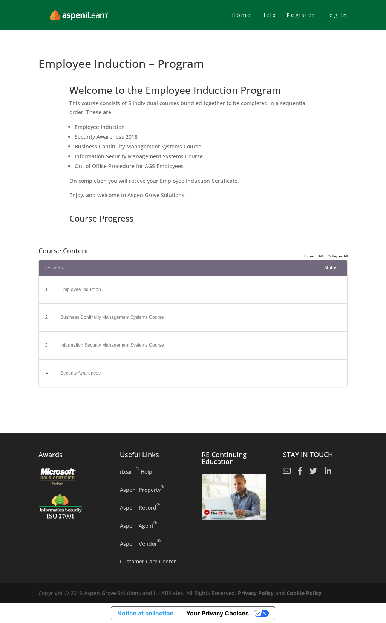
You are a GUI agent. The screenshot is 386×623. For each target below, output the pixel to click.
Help (269, 15)
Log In (336, 15)
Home (241, 15)
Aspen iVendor (140, 543)
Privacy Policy (256, 593)
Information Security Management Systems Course (112, 345)
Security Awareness (80, 373)
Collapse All (338, 256)
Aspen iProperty (142, 489)
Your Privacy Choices (217, 613)
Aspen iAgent (138, 525)
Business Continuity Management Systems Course (112, 317)
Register (301, 15)
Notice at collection (145, 613)
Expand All (313, 256)
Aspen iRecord (140, 507)
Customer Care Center (148, 561)
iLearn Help (136, 471)
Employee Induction (80, 289)
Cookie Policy (304, 593)
